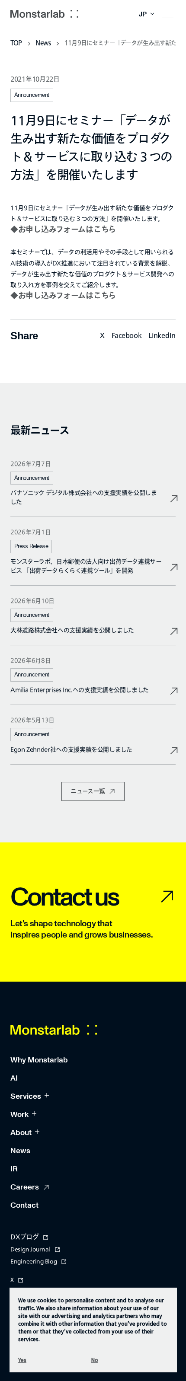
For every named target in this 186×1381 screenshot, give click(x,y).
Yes (22, 1359)
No (94, 1359)
